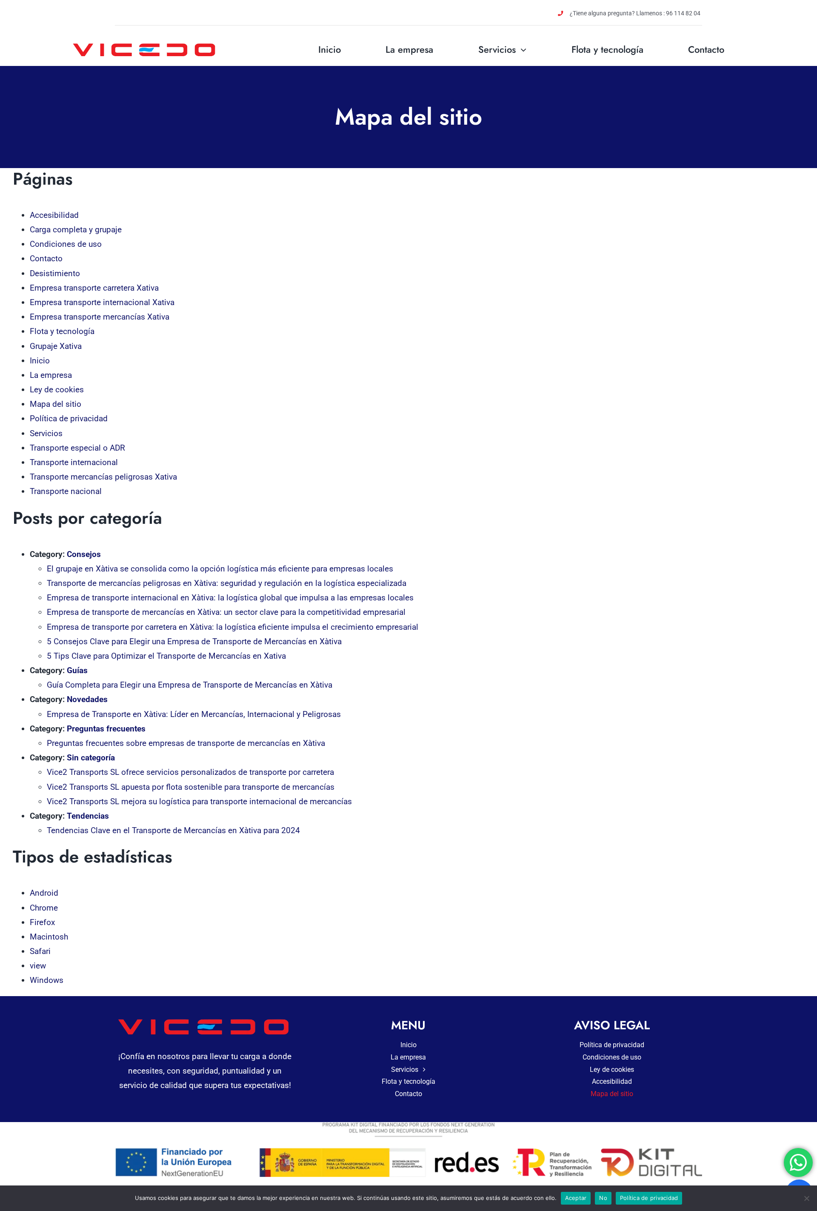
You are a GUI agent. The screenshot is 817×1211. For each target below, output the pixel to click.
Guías (77, 670)
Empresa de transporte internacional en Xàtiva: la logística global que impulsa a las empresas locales (230, 598)
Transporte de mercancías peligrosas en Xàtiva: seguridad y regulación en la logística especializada (226, 583)
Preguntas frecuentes (106, 729)
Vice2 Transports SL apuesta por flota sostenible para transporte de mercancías (190, 787)
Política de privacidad (69, 418)
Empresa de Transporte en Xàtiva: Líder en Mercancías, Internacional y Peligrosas (194, 714)
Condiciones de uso (66, 244)
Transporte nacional (66, 491)
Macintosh (49, 937)
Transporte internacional (74, 462)
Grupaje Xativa (56, 346)
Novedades (87, 699)
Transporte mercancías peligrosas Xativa (103, 477)
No (603, 1197)
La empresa (51, 375)
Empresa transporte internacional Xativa (102, 302)
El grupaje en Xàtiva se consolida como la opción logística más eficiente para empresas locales (220, 569)
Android (44, 893)
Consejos (84, 554)
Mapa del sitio (55, 404)
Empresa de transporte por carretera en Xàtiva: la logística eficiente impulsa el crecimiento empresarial (232, 627)
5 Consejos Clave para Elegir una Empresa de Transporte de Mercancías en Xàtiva (194, 641)
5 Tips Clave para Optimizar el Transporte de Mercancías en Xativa (166, 656)
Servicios (46, 433)
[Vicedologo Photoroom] (145, 42)
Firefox (42, 922)
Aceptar (576, 1197)
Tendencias (88, 816)
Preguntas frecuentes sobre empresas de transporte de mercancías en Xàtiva (186, 743)
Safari (40, 951)
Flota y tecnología (62, 331)
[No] (806, 1198)
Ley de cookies (57, 389)
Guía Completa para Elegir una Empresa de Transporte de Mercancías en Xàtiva (189, 685)
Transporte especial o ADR (77, 448)
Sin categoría (91, 758)
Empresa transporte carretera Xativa (94, 288)
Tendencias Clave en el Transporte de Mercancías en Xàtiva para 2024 (173, 830)
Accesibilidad (54, 215)
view (38, 966)
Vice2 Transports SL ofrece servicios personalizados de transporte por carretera (190, 772)
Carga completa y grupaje (76, 229)
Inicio (40, 361)
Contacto (46, 258)
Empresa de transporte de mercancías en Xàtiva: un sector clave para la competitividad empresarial (226, 612)
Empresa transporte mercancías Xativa (99, 317)
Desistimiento (55, 273)
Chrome (44, 908)
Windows (46, 980)
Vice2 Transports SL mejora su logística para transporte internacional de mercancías (199, 801)
